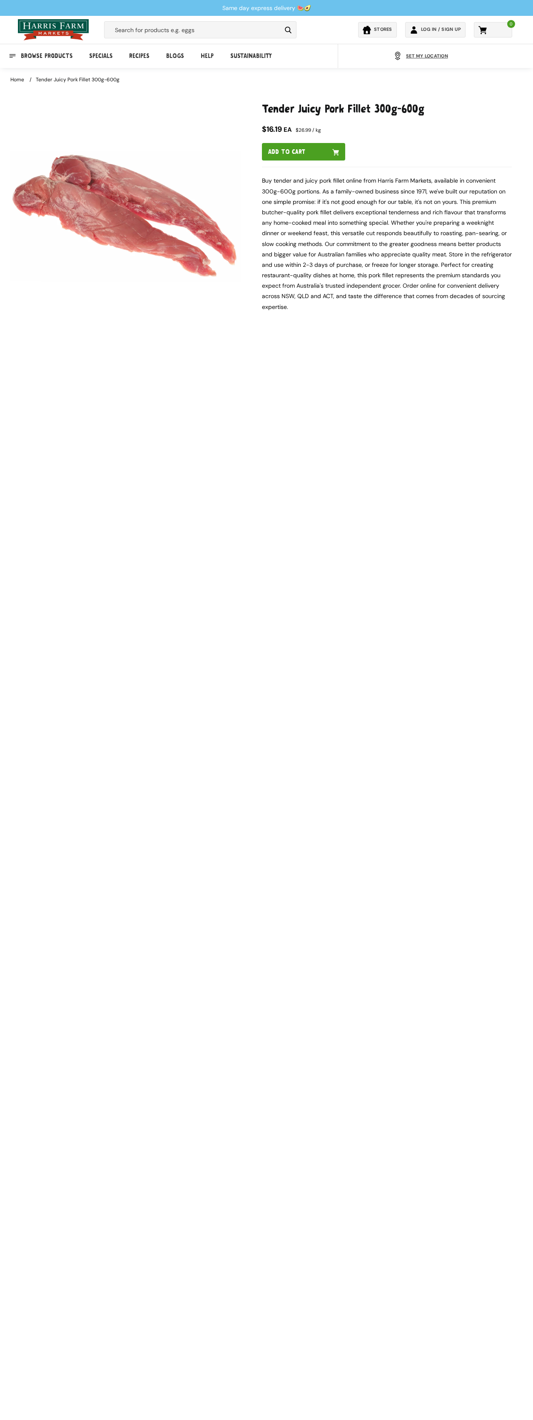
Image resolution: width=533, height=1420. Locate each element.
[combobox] (193, 30)
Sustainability (250, 56)
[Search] (288, 30)
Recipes (139, 56)
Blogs (175, 56)
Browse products (46, 56)
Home (17, 79)
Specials (100, 56)
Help (207, 56)
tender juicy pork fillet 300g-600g (78, 79)
